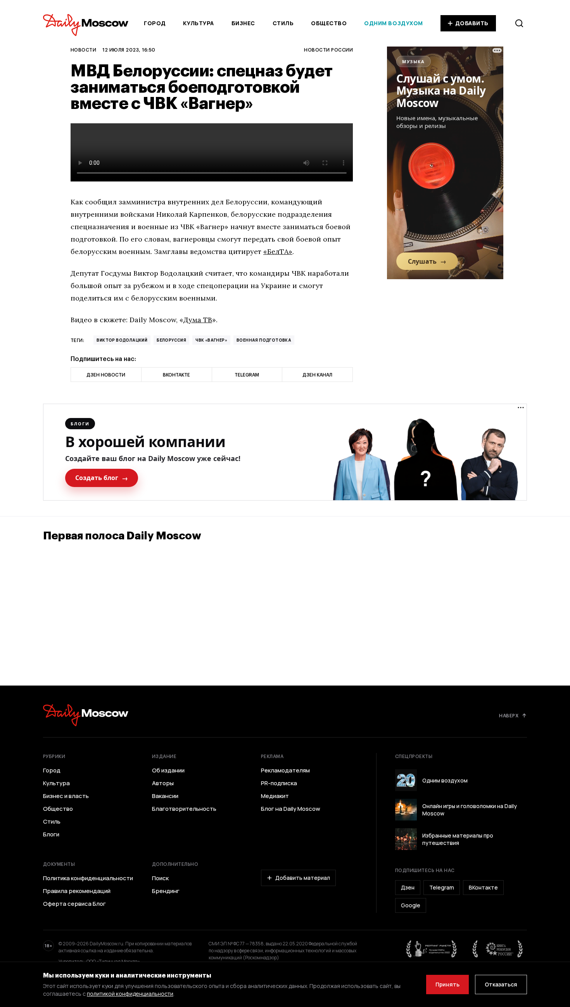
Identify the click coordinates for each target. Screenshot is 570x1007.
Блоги (51, 834)
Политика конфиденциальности (88, 878)
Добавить (472, 23)
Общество (329, 23)
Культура (198, 23)
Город (155, 23)
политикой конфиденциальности (130, 993)
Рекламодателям (285, 770)
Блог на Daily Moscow (290, 809)
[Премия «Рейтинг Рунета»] (431, 948)
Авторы (163, 783)
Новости (83, 49)
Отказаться (501, 984)
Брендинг (166, 891)
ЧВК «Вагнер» (211, 340)
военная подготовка (264, 340)
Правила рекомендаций (77, 891)
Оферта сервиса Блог (74, 904)
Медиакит (275, 796)
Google (410, 905)
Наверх (508, 715)
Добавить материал (302, 877)
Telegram (441, 887)
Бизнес (243, 23)
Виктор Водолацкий (122, 340)
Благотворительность (184, 809)
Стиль (283, 23)
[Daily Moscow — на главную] (85, 715)
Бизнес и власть (66, 796)
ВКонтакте (483, 887)
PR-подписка (279, 783)
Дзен (408, 887)
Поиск (160, 878)
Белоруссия (171, 340)
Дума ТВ (197, 319)
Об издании (168, 770)
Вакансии (165, 796)
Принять (447, 984)
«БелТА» (277, 251)
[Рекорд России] (498, 948)
